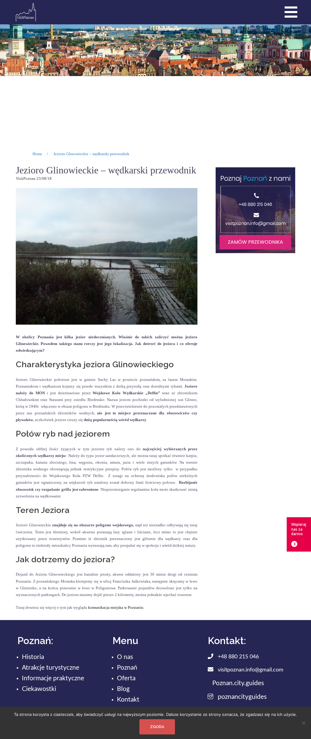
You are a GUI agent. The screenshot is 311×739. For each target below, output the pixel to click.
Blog (123, 689)
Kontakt (128, 699)
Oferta (126, 678)
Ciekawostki (39, 689)
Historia (33, 657)
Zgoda (157, 726)
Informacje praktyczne (53, 678)
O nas (125, 657)
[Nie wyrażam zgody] (303, 723)
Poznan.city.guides (238, 683)
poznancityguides (242, 697)
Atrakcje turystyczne (50, 667)
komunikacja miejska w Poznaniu (115, 607)
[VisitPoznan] (26, 11)
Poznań (127, 667)
